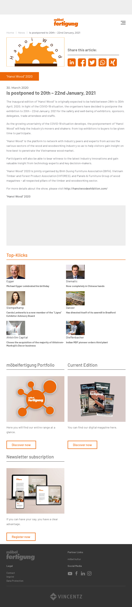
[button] (123, 23)
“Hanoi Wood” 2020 (18, 196)
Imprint (10, 576)
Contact (10, 572)
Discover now (21, 445)
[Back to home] (66, 23)
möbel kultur (74, 559)
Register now (21, 537)
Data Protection (14, 580)
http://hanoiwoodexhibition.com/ (86, 188)
